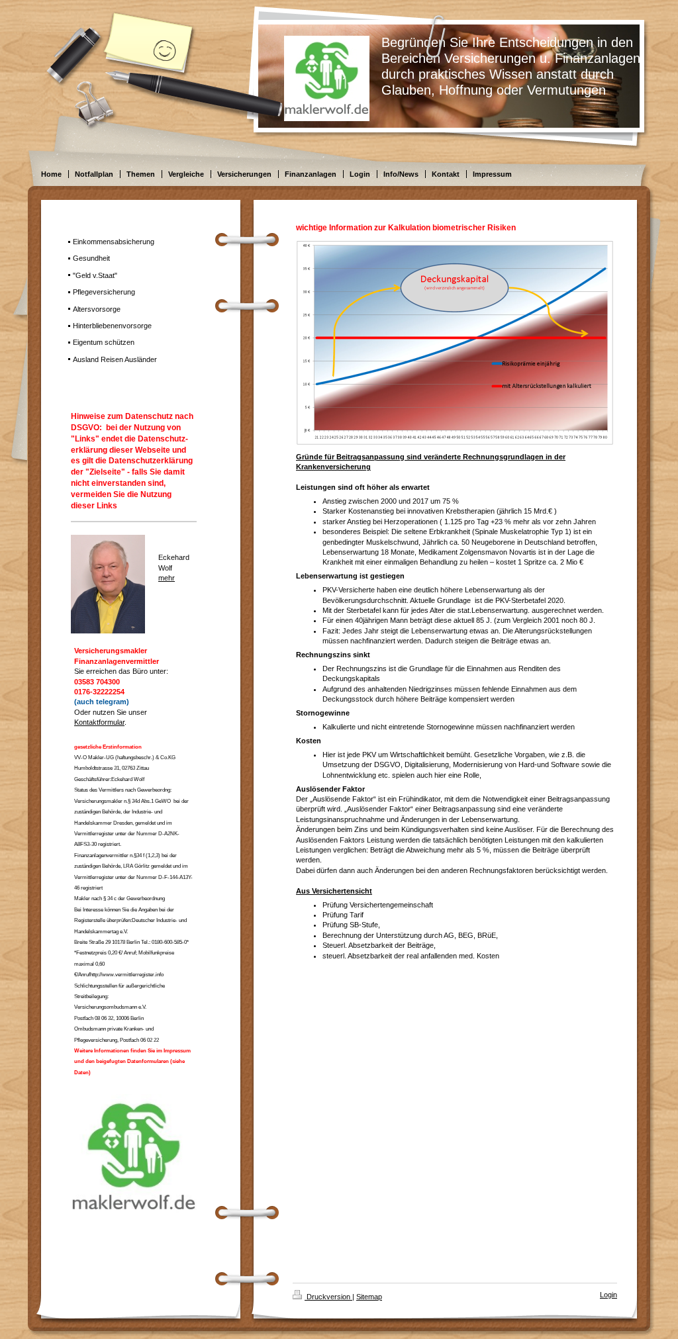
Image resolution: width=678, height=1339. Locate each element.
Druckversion (328, 1297)
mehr (166, 578)
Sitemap (369, 1297)
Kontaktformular (99, 722)
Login (608, 1295)
